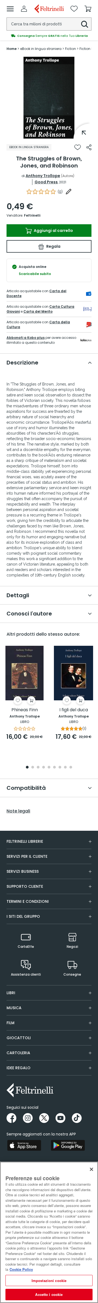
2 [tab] (33, 768)
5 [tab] (49, 768)
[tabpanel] (49, 98)
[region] (49, 1232)
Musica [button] (14, 1008)
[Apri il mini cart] (88, 9)
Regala (52, 246)
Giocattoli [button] (19, 1038)
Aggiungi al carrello (53, 230)
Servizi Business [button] (23, 871)
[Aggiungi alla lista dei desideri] (77, 147)
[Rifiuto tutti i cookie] (91, 1169)
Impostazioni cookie (49, 1280)
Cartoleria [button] (18, 1053)
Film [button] (10, 1023)
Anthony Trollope (43, 175)
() (60, 191)
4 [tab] (43, 768)
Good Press (46, 182)
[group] (49, 35)
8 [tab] (65, 768)
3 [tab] (38, 768)
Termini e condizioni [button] (28, 901)
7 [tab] (60, 768)
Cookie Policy (21, 1269)
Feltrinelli (32, 215)
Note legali (18, 811)
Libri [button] (11, 993)
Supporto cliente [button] (25, 886)
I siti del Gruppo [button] (23, 916)
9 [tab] (71, 768)
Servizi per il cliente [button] (27, 856)
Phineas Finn (24, 710)
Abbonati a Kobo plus (26, 337)
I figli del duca (73, 710)
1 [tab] (49, 134)
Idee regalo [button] (18, 1068)
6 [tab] (54, 768)
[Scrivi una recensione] (68, 191)
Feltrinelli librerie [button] (25, 841)
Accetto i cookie (49, 1294)
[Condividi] (88, 147)
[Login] (24, 8)
